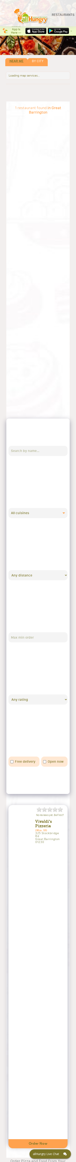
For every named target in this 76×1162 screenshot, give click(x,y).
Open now (56, 762)
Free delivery (25, 762)
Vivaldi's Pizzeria (43, 823)
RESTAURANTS (63, 14)
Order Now (38, 1144)
